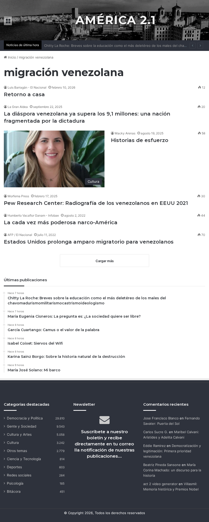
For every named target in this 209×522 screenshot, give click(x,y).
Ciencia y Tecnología (24, 459)
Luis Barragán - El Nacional (27, 87)
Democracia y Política (25, 418)
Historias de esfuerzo (139, 140)
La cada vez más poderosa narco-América (60, 222)
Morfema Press (18, 196)
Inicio (11, 57)
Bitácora (14, 491)
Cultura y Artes (19, 434)
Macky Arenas (125, 133)
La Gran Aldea (18, 107)
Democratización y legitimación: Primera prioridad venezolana (172, 451)
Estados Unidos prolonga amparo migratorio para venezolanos (89, 242)
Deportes (14, 467)
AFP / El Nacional (20, 235)
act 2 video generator (160, 484)
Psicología (15, 483)
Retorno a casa (24, 94)
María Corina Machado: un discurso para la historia (172, 470)
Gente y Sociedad (21, 426)
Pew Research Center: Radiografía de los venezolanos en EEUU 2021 (96, 203)
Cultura (13, 443)
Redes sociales (19, 475)
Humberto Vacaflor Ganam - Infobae (33, 215)
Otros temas (17, 451)
